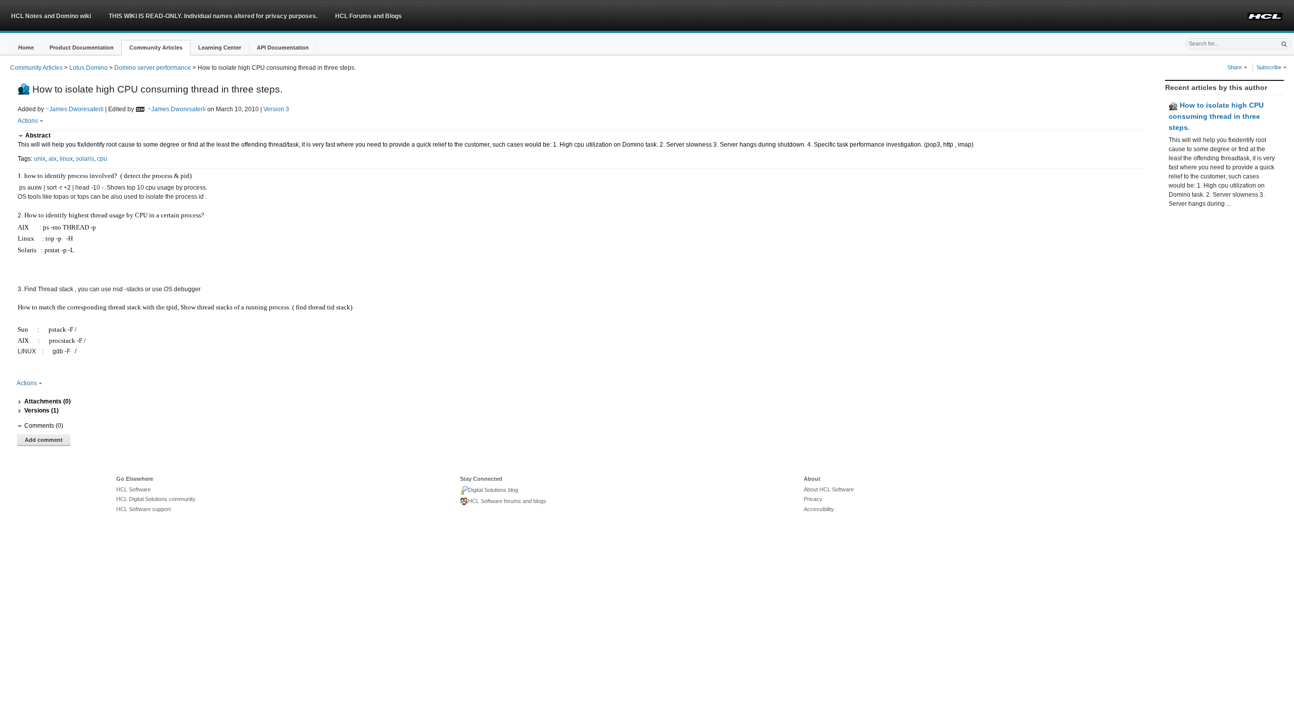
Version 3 (276, 109)
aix (53, 158)
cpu (102, 158)
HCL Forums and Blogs (368, 16)
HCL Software (133, 489)
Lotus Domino (88, 67)
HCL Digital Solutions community (156, 499)
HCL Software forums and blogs (507, 501)
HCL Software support (143, 509)
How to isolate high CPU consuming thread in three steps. (1216, 116)
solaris (85, 158)
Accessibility (819, 509)
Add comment (44, 440)
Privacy (813, 499)
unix (39, 158)
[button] (26, 48)
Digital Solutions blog (493, 490)
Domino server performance (152, 67)
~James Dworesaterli (74, 109)
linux (66, 158)
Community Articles (36, 67)
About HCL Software (829, 489)
